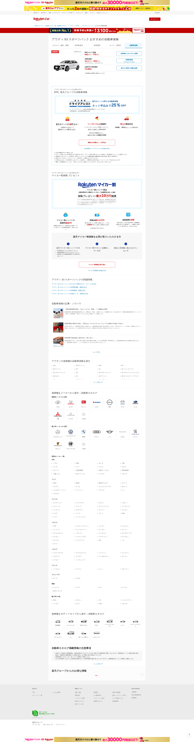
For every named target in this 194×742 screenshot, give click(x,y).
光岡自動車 (79, 470)
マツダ (55, 467)
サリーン (101, 510)
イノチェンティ (81, 560)
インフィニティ (81, 517)
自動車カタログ (98, 701)
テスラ (55, 513)
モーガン (56, 536)
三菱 (123, 463)
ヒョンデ (56, 587)
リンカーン (56, 510)
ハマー (55, 517)
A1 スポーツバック (59, 372)
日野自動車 (125, 470)
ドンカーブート (127, 600)
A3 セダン (56, 376)
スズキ (124, 467)
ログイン (156, 19)
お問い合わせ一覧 (48, 724)
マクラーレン (103, 536)
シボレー (124, 503)
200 (100, 365)
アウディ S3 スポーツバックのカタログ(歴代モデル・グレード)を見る (74, 284)
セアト (78, 603)
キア (100, 587)
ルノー (101, 569)
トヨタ (55, 463)
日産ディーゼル (104, 470)
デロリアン (79, 510)
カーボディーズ (127, 533)
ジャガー (101, 526)
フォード (79, 506)
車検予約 (77, 695)
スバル (101, 467)
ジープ (78, 513)
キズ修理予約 (97, 695)
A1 (100, 369)
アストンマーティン (82, 526)
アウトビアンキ (81, 553)
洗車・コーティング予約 (119, 695)
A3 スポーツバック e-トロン (131, 372)
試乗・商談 (78, 692)
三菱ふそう (56, 474)
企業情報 (134, 692)
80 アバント (57, 369)
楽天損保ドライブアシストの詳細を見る (97, 148)
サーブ (55, 578)
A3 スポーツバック (105, 372)
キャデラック (57, 503)
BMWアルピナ (103, 483)
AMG (54, 483)
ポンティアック (104, 506)
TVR (54, 526)
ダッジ (101, 513)
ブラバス (101, 490)
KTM (100, 603)
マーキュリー (126, 506)
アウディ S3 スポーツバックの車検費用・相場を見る (68, 290)
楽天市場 (157, 13)
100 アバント (80, 365)
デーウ (78, 587)
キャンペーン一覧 (37, 695)
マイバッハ (79, 490)
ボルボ (78, 578)
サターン (101, 503)
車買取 (79, 45)
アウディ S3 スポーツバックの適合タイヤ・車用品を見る (70, 293)
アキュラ (124, 474)
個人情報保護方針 (136, 695)
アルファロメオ (58, 553)
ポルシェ (124, 486)
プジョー (79, 569)
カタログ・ (60, 45)
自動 (134, 45)
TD (100, 600)
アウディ (56, 486)
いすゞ (78, 467)
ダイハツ (56, 470)
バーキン (56, 603)
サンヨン (124, 587)
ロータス (101, 529)
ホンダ (101, 463)
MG (100, 540)
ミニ (123, 490)
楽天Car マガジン (80, 701)
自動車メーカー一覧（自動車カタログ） (56, 25)
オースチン (125, 536)
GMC (123, 513)
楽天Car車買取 (116, 692)
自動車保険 (115, 701)
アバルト (56, 560)
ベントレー (56, 529)
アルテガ (56, 493)
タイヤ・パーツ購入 (99, 698)
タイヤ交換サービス (117, 698)
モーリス (56, 540)
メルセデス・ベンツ (59, 490)
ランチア (79, 556)
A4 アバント (103, 376)
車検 (97, 45)
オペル (78, 486)
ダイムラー (125, 526)
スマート (124, 483)
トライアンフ (80, 540)
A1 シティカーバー (128, 369)
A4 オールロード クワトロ (130, 376)
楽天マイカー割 (79, 704)
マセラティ (56, 556)
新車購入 (96, 692)
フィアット (102, 553)
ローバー (124, 529)
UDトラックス (80, 474)
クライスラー (80, 503)
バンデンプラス (81, 536)
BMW (77, 483)
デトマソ (124, 556)
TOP (33, 692)
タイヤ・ (115, 45)
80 (122, 365)
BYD (54, 600)
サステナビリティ (60, 724)
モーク (55, 543)
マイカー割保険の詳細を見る (97, 270)
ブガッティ (125, 569)
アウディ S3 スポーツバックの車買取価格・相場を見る (69, 287)
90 (77, 369)
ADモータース (57, 591)
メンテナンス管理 (80, 698)
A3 (77, 372)
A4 (77, 376)
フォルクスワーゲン (105, 486)
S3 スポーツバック (87, 25)
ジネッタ (79, 533)
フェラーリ (125, 553)
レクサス (101, 474)
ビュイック (56, 506)
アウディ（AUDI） (75, 25)
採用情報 (134, 698)
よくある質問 (56, 692)
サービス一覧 (36, 724)
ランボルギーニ (104, 556)
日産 (77, 463)
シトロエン (56, 569)
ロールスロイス (58, 533)
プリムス (124, 510)
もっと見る (96, 352)
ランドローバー (81, 529)
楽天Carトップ (39, 25)
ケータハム (102, 533)
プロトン (79, 600)
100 (54, 365)
